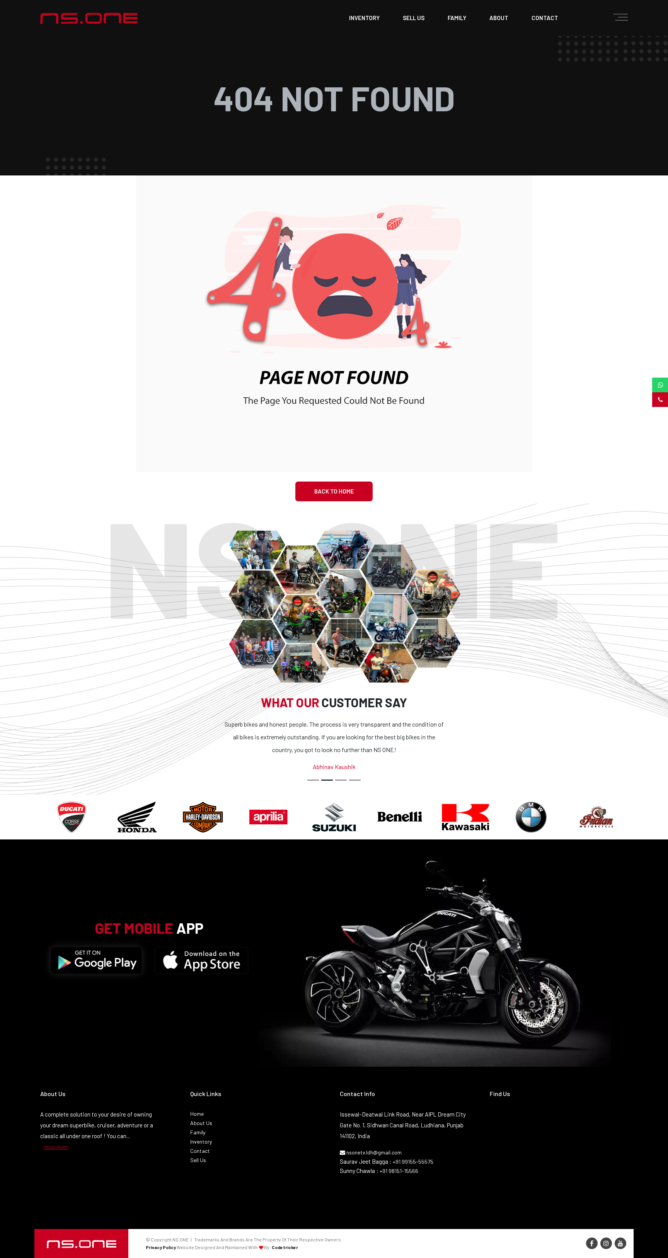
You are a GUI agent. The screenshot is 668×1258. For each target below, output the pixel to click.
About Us (201, 1123)
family (457, 17)
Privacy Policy (161, 1247)
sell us (413, 17)
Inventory (364, 17)
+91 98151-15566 (399, 1171)
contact (545, 17)
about (498, 17)
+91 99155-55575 (413, 1161)
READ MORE (56, 1147)
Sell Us (198, 1160)
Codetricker (285, 1247)
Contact (200, 1150)
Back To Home (334, 491)
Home (197, 1113)
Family (197, 1132)
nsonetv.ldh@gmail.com (373, 1152)
